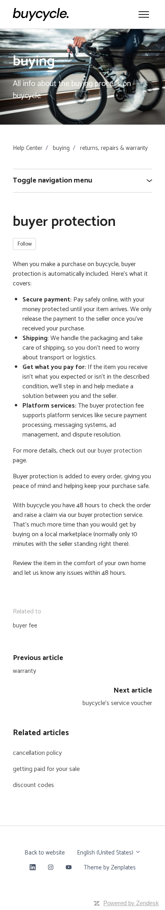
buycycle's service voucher (117, 703)
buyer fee (25, 626)
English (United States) (106, 853)
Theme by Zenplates (109, 867)
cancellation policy (37, 753)
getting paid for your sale (46, 769)
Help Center (27, 148)
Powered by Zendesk (131, 903)
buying (61, 148)
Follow (25, 244)
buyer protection (120, 450)
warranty (24, 671)
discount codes (33, 785)
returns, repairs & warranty (114, 148)
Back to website (44, 853)
